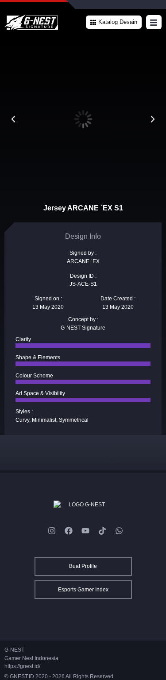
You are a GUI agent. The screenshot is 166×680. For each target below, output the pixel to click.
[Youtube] (85, 531)
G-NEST (14, 650)
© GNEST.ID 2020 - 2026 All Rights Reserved (58, 676)
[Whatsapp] (119, 531)
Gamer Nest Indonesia (31, 658)
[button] (114, 22)
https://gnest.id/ (22, 666)
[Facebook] (69, 531)
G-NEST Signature (83, 328)
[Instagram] (52, 531)
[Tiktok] (102, 531)
